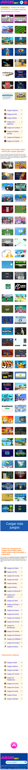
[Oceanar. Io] (7, 199)
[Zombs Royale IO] (20, 210)
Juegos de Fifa (12, 114)
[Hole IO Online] (20, 277)
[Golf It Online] (20, 31)
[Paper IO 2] (20, 266)
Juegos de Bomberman (11, 626)
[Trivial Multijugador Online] (20, 97)
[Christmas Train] (7, 465)
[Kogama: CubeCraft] (20, 487)
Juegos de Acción (13, 614)
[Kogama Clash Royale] (20, 421)
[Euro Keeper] (7, 232)
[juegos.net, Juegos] (9, 2)
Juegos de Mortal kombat (12, 132)
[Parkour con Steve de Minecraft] (7, 243)
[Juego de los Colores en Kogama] (7, 354)
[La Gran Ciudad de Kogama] (20, 387)
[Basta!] (7, 97)
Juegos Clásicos (12, 110)
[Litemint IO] (7, 487)
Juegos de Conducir (13, 128)
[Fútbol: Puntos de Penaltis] (7, 299)
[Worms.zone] (7, 64)
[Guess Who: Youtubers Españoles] (7, 432)
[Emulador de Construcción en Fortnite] (20, 75)
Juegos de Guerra (13, 610)
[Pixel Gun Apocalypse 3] (7, 454)
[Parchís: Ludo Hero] (7, 53)
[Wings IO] (7, 266)
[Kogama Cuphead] (20, 64)
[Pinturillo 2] (7, 75)
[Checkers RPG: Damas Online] (7, 509)
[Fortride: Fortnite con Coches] (7, 42)
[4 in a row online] (7, 365)
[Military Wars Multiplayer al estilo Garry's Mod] (20, 443)
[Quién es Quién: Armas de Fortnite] (7, 399)
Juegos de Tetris (12, 601)
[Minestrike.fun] (7, 288)
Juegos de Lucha (12, 683)
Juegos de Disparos (13, 137)
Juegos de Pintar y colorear (13, 605)
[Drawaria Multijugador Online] (20, 376)
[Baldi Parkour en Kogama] (20, 232)
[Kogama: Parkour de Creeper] (20, 399)
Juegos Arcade (12, 662)
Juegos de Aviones (13, 643)
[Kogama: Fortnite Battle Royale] (20, 498)
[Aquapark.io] (20, 410)
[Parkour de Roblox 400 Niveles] (7, 188)
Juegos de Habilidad (13, 639)
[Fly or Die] (7, 443)
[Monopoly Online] (7, 86)
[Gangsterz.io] (7, 310)
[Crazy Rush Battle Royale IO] (20, 354)
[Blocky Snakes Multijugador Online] (7, 387)
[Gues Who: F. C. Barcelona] (20, 177)
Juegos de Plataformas (11, 679)
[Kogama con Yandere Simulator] (7, 210)
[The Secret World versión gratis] (20, 476)
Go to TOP (14, 745)
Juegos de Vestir (12, 579)
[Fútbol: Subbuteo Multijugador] (20, 321)
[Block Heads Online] (20, 365)
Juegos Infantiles (12, 699)
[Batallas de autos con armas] (7, 177)
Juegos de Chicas (13, 687)
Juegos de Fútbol (12, 568)
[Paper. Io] (20, 243)
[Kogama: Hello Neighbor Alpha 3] (7, 476)
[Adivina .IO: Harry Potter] (20, 188)
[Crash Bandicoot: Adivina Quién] (20, 166)
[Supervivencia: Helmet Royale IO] (7, 376)
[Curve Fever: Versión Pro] (20, 509)
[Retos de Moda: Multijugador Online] (20, 221)
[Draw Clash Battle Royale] (7, 410)
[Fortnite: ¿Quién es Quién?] (7, 221)
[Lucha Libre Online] (20, 199)
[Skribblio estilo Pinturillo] (7, 321)
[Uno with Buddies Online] (7, 254)
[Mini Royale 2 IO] (20, 310)
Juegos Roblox (12, 118)
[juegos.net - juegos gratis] (10, 758)
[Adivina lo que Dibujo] (7, 332)
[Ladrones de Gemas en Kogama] (20, 432)
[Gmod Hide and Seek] (7, 343)
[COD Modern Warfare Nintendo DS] (7, 166)
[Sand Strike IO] (20, 42)
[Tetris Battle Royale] (20, 86)
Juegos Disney (12, 583)
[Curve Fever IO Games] (20, 288)
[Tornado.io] (20, 465)
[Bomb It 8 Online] (20, 254)
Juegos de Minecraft (13, 591)
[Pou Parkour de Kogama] (20, 299)
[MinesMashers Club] (7, 498)
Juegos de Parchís (13, 622)
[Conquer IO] (7, 277)
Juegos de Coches (13, 576)
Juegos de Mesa (12, 647)
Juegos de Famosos (13, 635)
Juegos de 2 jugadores (11, 123)
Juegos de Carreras (13, 618)
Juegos (21, 765)
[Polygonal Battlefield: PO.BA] (20, 332)
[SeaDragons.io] (20, 454)
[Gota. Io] (20, 343)
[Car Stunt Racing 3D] (7, 31)
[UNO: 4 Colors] (20, 53)
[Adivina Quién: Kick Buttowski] (7, 421)
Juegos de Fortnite (13, 141)
